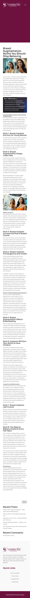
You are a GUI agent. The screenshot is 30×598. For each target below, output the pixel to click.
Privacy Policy (15, 576)
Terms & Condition (15, 573)
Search (24, 502)
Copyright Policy (15, 579)
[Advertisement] (15, 24)
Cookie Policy (15, 582)
